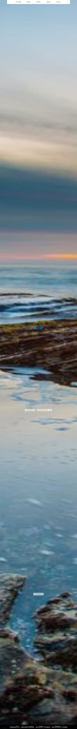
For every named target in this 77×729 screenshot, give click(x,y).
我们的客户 (58, 1)
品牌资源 (38, 1)
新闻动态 (48, 1)
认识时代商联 (18, 1)
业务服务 (28, 1)
